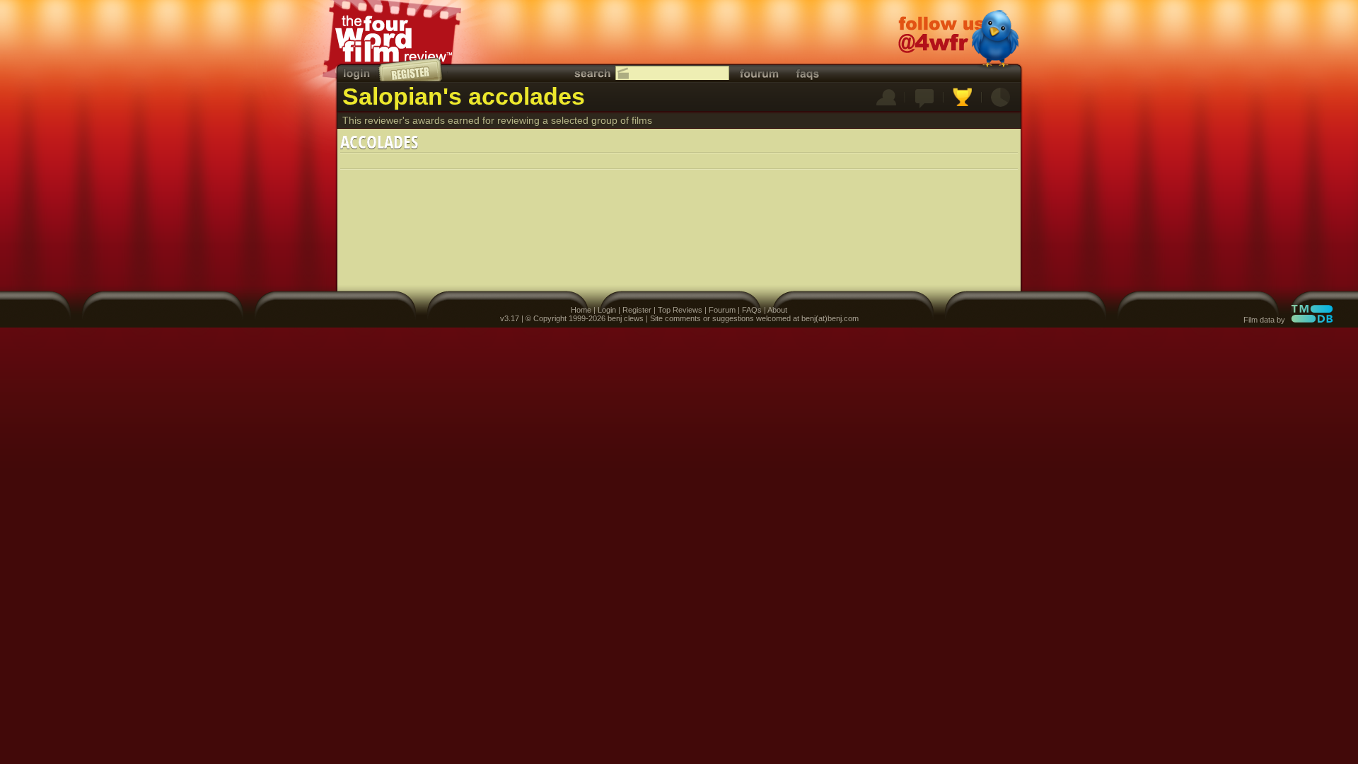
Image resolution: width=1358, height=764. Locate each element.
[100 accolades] (962, 98)
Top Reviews (680, 310)
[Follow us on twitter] (958, 40)
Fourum (722, 310)
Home (581, 310)
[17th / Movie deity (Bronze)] (886, 98)
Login (607, 310)
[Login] (357, 73)
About (777, 310)
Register (636, 310)
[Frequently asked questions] (808, 73)
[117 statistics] (1001, 98)
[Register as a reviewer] (411, 69)
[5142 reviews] (924, 98)
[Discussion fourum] (759, 73)
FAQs (752, 310)
